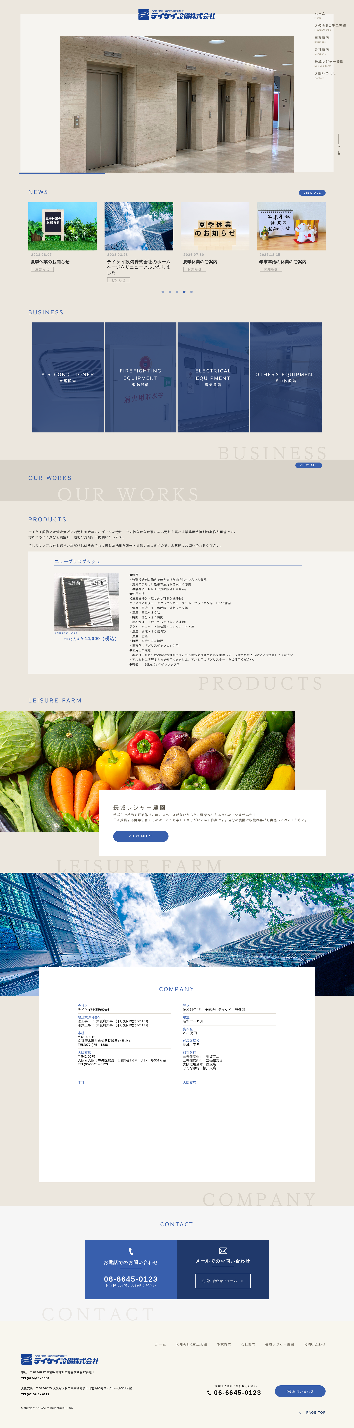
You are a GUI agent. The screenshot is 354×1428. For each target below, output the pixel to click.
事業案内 (322, 39)
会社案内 (322, 51)
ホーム (320, 15)
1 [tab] (163, 292)
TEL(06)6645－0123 (35, 1394)
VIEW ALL (312, 192)
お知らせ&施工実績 (330, 27)
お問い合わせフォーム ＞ (223, 1281)
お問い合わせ (325, 75)
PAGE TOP (312, 1412)
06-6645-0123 (131, 1279)
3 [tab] (177, 292)
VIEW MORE (141, 836)
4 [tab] (184, 292)
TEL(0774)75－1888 (35, 1378)
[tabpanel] (62, 238)
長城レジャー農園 (329, 63)
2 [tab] (170, 292)
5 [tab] (191, 292)
